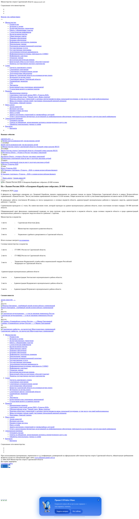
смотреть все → (7, 139)
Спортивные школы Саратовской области (25, 79)
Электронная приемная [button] (13, 118)
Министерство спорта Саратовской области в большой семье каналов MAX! (29, 150)
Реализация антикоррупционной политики (25, 46)
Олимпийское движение (19, 81)
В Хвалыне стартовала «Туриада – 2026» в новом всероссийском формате (28, 174)
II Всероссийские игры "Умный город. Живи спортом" (30, 97)
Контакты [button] (8, 126)
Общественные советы (18, 36)
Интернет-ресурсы (16, 109)
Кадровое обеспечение (18, 40)
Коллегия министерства (18, 34)
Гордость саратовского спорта (21, 67)
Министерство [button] (10, 22)
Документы (14, 85)
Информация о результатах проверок (23, 42)
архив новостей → (8, 300)
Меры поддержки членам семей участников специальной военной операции (38, 101)
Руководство (14, 24)
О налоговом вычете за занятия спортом (24, 89)
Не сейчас (77, 511)
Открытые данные (16, 58)
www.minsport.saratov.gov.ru (45, 457)
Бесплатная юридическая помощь (22, 60)
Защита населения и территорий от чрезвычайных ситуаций (32, 114)
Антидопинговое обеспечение (21, 73)
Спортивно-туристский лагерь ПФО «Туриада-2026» (29, 95)
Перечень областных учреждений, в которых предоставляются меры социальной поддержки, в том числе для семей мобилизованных (59, 99)
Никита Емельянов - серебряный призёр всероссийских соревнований (27, 308)
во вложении (24, 240)
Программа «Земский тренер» (21, 103)
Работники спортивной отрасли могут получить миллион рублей (25, 162)
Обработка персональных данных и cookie (25, 124)
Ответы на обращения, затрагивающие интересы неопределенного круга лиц (38, 122)
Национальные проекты (18, 93)
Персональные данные (18, 44)
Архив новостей (16, 107)
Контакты (13, 128)
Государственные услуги (19, 48)
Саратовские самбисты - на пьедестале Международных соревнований (27, 331)
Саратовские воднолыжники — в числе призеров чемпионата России (27, 315)
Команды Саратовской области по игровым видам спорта (31, 75)
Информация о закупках (19, 56)
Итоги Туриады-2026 (9, 168)
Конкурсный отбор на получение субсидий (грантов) (29, 62)
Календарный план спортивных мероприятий (27, 87)
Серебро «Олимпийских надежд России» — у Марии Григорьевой (25, 323)
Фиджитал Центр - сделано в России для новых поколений (23, 156)
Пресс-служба (15, 113)
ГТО (11, 83)
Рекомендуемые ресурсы (19, 111)
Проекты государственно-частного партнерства (27, 64)
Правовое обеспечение (18, 38)
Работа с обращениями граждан (21, 30)
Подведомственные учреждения (21, 28)
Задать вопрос (62, 511)
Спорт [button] (7, 65)
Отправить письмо (16, 120)
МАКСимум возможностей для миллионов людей (19, 145)
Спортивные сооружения (19, 69)
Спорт (15, 191)
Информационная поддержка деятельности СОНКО (29, 54)
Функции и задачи (16, 26)
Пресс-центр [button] (10, 105)
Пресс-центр (7, 178)
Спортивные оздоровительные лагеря (24, 71)
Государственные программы (20, 50)
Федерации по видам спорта (20, 77)
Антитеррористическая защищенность (24, 52)
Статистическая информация (20, 32)
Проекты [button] (8, 91)
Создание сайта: (7, 463)
